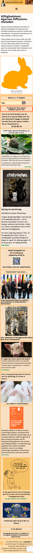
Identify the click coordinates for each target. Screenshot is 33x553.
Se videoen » (5, 370)
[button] (16, 9)
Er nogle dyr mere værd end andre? (15, 359)
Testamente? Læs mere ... (16, 272)
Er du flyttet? (16, 529)
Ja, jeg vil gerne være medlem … (16, 499)
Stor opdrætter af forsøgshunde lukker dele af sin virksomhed (17, 338)
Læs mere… (5, 455)
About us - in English (16, 98)
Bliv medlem (16, 91)
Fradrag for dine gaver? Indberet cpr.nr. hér (16, 109)
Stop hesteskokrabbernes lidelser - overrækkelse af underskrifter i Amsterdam (15, 302)
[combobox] (11, 102)
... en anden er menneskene (16, 403)
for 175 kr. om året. (16, 93)
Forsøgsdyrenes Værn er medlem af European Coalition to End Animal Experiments (16, 535)
